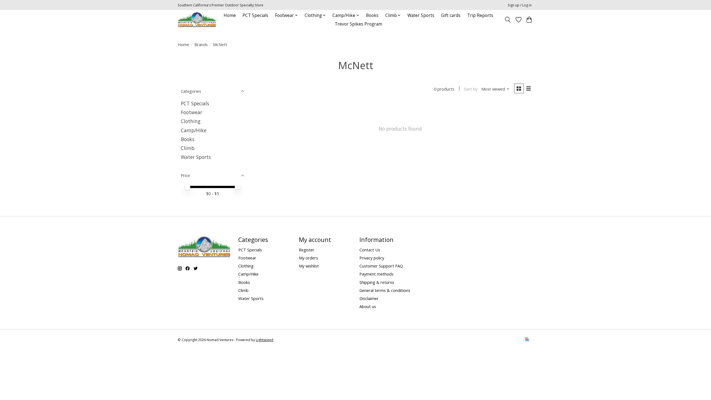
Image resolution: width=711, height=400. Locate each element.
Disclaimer (369, 298)
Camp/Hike (193, 130)
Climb (187, 148)
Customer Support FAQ (381, 266)
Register (306, 249)
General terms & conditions (384, 290)
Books (372, 15)
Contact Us (369, 249)
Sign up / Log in (520, 5)
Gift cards (450, 15)
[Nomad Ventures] (197, 19)
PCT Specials (255, 15)
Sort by (470, 89)
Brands (201, 44)
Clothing (191, 121)
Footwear (191, 112)
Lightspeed (264, 340)
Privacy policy (371, 258)
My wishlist (309, 266)
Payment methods (376, 274)
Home (230, 15)
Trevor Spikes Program (358, 24)
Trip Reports (480, 15)
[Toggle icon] (508, 20)
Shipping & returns (376, 282)
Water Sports (420, 15)
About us (367, 306)
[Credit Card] (526, 339)
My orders (308, 258)
